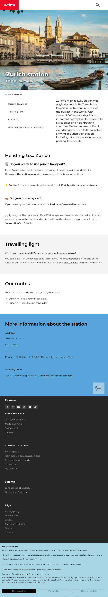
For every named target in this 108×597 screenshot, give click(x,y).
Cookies (9, 532)
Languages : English (17, 488)
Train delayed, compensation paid (22, 456)
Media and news (13, 424)
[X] (24, 407)
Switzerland (24, 492)
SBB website (71, 262)
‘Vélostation (12, 223)
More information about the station (25, 127)
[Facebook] (7, 407)
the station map (26, 174)
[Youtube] (30, 407)
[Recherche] (97, 5)
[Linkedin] (18, 407)
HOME (8, 94)
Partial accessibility (15, 524)
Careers (9, 432)
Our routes (13, 119)
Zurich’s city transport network (79, 185)
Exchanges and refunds (17, 460)
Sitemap (9, 528)
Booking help (12, 451)
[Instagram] (13, 407)
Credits (9, 519)
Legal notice (11, 515)
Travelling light (15, 111)
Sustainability (12, 428)
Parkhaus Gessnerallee (63, 204)
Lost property (12, 468)
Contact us (10, 464)
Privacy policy (12, 511)
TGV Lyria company (15, 419)
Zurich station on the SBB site (55, 375)
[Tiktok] (35, 407)
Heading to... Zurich (17, 104)
